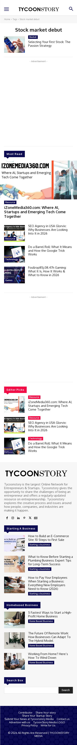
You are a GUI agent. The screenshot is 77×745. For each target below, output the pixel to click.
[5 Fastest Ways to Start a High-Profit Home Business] (14, 620)
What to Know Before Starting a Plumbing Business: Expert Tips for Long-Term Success (50, 560)
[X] (30, 518)
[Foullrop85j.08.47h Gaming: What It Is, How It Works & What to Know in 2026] (14, 275)
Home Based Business (41, 621)
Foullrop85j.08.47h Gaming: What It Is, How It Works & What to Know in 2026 (47, 271)
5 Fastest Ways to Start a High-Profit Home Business (50, 614)
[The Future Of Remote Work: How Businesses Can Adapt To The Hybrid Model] (14, 640)
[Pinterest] (24, 518)
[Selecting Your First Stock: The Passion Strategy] (14, 44)
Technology (11, 259)
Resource (10, 202)
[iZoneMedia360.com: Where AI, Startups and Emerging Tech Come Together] (38, 179)
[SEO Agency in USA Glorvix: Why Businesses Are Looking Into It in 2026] (14, 233)
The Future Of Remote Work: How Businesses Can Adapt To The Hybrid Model (49, 637)
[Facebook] (7, 518)
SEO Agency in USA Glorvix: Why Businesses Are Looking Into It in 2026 (48, 229)
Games (9, 280)
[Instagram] (13, 518)
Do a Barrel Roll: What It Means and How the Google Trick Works (50, 250)
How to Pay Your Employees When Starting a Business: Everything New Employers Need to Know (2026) (47, 583)
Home (7, 19)
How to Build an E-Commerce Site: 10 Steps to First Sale (48, 538)
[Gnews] (36, 518)
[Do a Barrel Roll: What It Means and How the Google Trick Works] (14, 254)
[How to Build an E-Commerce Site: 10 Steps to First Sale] (14, 543)
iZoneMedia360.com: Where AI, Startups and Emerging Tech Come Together (35, 212)
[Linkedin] (18, 518)
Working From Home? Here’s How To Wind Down (48, 656)
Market (33, 37)
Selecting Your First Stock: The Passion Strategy (49, 44)
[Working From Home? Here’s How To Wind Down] (14, 661)
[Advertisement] (38, 102)
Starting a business (39, 544)
